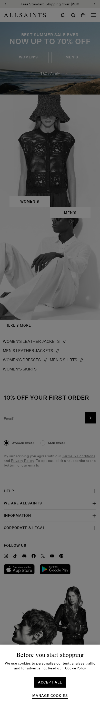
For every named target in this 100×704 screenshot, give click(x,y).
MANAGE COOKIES (50, 696)
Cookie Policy (75, 668)
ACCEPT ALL (50, 682)
